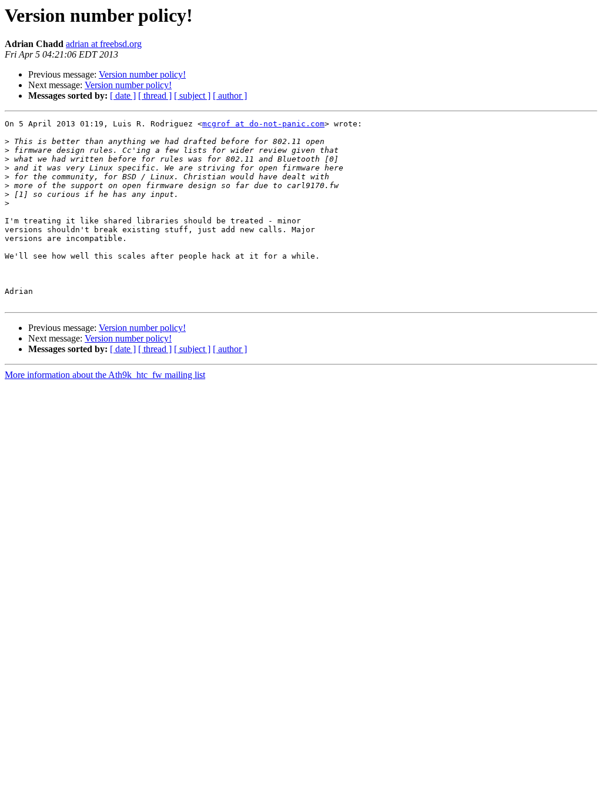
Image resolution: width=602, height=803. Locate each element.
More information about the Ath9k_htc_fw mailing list (105, 375)
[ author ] (230, 96)
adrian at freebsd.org (104, 44)
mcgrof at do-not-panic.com (263, 123)
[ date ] (123, 96)
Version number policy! (142, 74)
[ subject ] (192, 96)
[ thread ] (155, 96)
